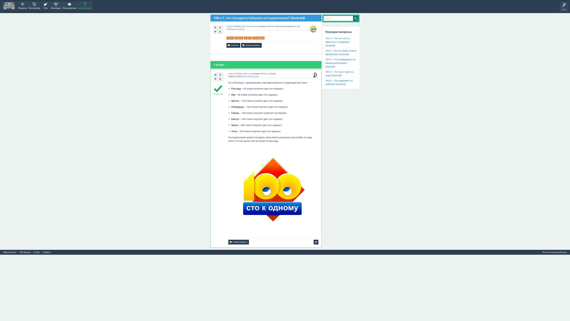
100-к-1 (230, 38)
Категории (56, 8)
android (248, 38)
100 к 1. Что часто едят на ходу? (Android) (339, 73)
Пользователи (69, 8)
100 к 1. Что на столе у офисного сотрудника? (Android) (337, 42)
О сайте (36, 252)
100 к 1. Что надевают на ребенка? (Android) (339, 82)
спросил (230, 26)
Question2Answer (559, 252)
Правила (46, 252)
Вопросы (22, 8)
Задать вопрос (85, 8)
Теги (45, 8)
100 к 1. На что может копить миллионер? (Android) (341, 52)
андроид (239, 38)
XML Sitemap (25, 252)
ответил (231, 74)
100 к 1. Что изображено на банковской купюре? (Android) (340, 63)
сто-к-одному (258, 38)
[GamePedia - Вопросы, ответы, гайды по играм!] (9, 5)
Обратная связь (9, 252)
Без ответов (34, 8)
